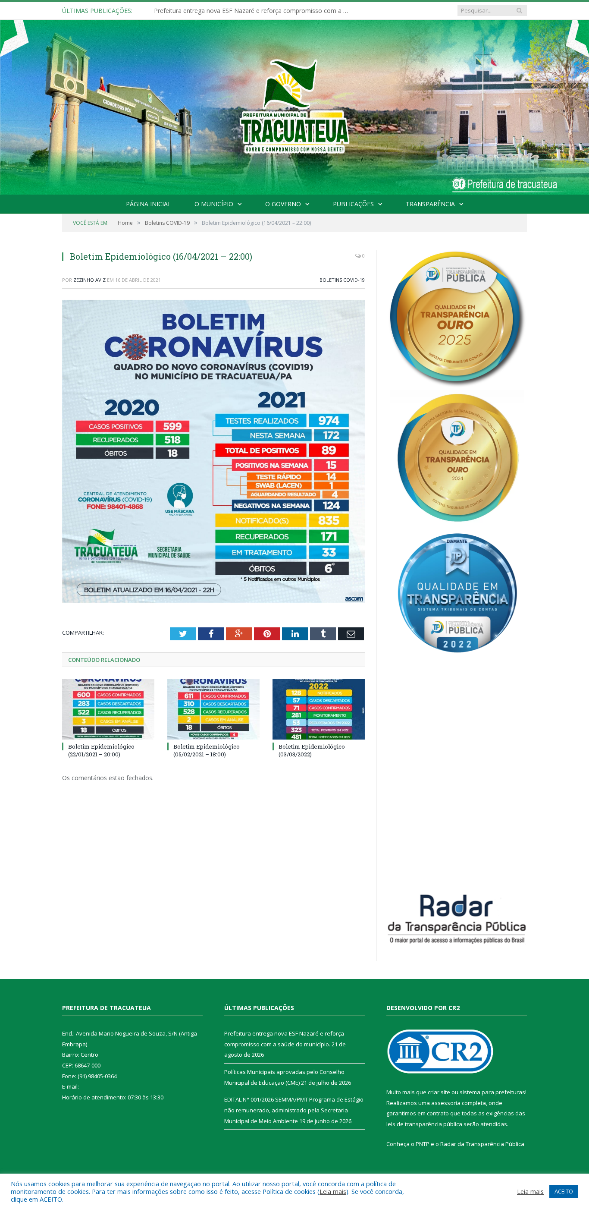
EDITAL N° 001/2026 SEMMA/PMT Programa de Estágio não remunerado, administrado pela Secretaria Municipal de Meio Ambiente (293, 1110)
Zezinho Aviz (89, 280)
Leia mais (333, 1191)
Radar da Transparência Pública (482, 1144)
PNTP (422, 1144)
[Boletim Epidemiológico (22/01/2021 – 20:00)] (108, 709)
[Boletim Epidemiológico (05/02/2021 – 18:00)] (213, 709)
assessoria (446, 1103)
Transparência (430, 204)
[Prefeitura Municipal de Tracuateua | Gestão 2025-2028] (294, 117)
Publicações (353, 204)
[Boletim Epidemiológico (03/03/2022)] (319, 709)
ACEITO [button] (564, 1191)
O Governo (283, 204)
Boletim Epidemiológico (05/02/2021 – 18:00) (206, 750)
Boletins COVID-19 (342, 280)
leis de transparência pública (424, 1124)
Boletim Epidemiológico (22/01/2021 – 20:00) (101, 750)
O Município (213, 204)
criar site (439, 1092)
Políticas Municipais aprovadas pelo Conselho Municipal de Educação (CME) (253, 11)
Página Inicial (148, 204)
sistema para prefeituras (492, 1092)
